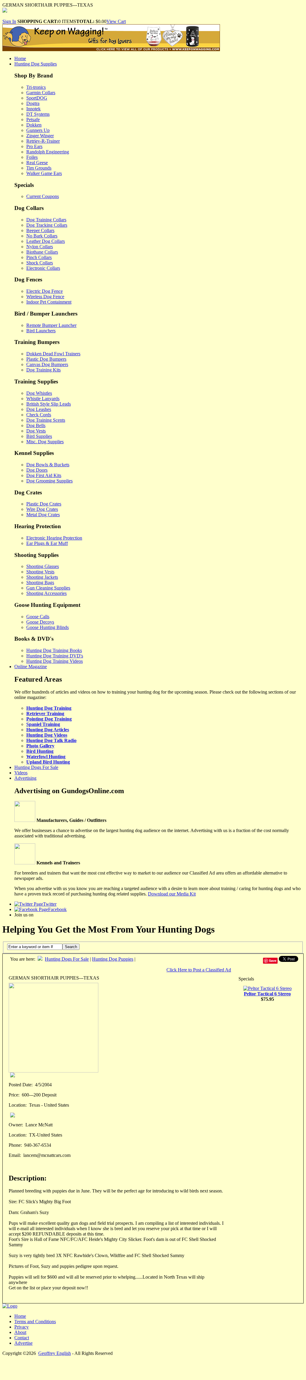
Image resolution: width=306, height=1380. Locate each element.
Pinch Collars (39, 257)
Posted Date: (21, 1084)
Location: (18, 1105)
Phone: (15, 1145)
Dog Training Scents (45, 420)
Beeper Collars (40, 230)
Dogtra (32, 103)
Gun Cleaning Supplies (48, 587)
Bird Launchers (41, 330)
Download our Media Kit (172, 893)
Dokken (34, 124)
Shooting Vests (40, 571)
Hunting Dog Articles (47, 729)
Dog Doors (37, 470)
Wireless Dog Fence (45, 296)
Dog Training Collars (46, 219)
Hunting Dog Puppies (112, 959)
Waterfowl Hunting (45, 756)
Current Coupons (42, 196)
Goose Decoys (40, 621)
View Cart (116, 21)
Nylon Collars (39, 246)
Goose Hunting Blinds (47, 627)
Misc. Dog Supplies (45, 441)
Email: (15, 1155)
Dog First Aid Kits (43, 475)
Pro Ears (34, 146)
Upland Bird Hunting (48, 761)
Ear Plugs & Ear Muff (47, 543)
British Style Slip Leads (48, 403)
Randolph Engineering (47, 151)
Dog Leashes (38, 409)
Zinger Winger (40, 135)
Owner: (16, 1124)
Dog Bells (35, 425)
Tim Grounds (38, 167)
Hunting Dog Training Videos (54, 661)
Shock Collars (39, 262)
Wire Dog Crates (42, 509)
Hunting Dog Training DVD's (54, 655)
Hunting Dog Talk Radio (51, 740)
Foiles (32, 157)
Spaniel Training (43, 724)
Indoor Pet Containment (48, 301)
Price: (14, 1094)
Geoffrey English (54, 1353)
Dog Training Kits (43, 369)
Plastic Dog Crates (43, 503)
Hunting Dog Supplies (35, 63)
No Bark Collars (41, 235)
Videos (20, 772)
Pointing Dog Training (49, 718)
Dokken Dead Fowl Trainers (53, 353)
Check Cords (38, 414)
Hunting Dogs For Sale (36, 767)
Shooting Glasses (42, 566)
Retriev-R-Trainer (43, 141)
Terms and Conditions (35, 1321)
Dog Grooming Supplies (49, 480)
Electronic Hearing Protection (54, 537)
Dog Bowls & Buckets (47, 464)
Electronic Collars (43, 268)
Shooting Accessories (46, 593)
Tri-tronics (36, 87)
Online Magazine (30, 666)
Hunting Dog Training (48, 708)
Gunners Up (38, 130)
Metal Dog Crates (43, 514)
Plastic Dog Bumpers (46, 359)
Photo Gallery (40, 745)
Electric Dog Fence (44, 291)
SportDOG (36, 97)
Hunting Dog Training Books (54, 650)
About (20, 1332)
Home (20, 58)
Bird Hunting (39, 751)
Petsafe (33, 119)
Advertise (23, 1343)
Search (71, 947)
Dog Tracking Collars (46, 225)
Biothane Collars (42, 252)
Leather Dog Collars (45, 241)
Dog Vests (36, 430)
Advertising (25, 778)
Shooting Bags (40, 582)
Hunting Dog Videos (46, 735)
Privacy (21, 1326)
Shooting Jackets (42, 577)
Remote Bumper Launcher (51, 325)
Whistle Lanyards (42, 398)
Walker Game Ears (44, 173)
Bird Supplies (39, 436)
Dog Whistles (39, 393)
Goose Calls (37, 616)
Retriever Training (45, 713)
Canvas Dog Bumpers (47, 364)
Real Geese (37, 162)
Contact (21, 1337)
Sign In (9, 21)
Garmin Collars (40, 92)
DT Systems (38, 114)
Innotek (33, 108)
